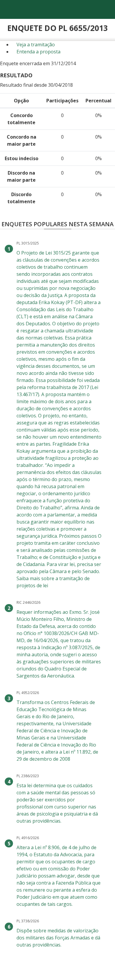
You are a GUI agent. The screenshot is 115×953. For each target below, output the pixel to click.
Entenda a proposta (37, 51)
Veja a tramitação (35, 44)
